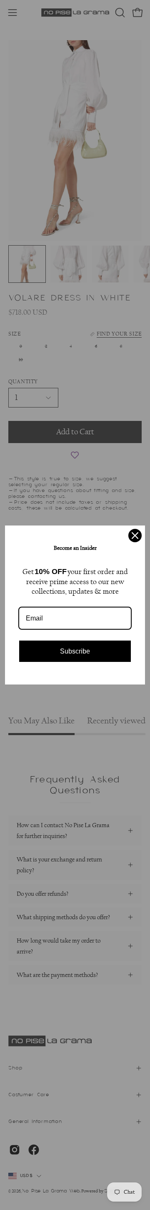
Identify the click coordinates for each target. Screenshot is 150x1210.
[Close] (135, 536)
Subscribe (75, 651)
